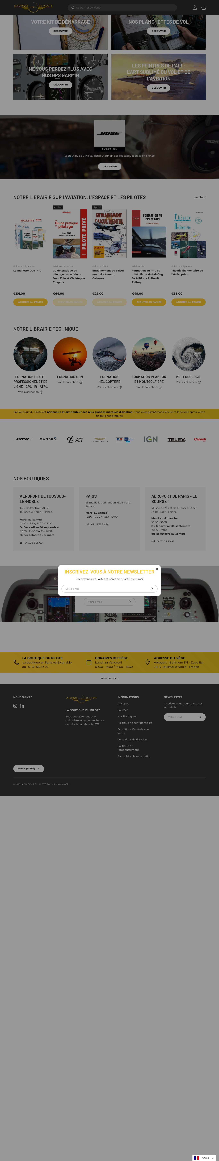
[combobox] (204, 1158)
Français (205, 1158)
